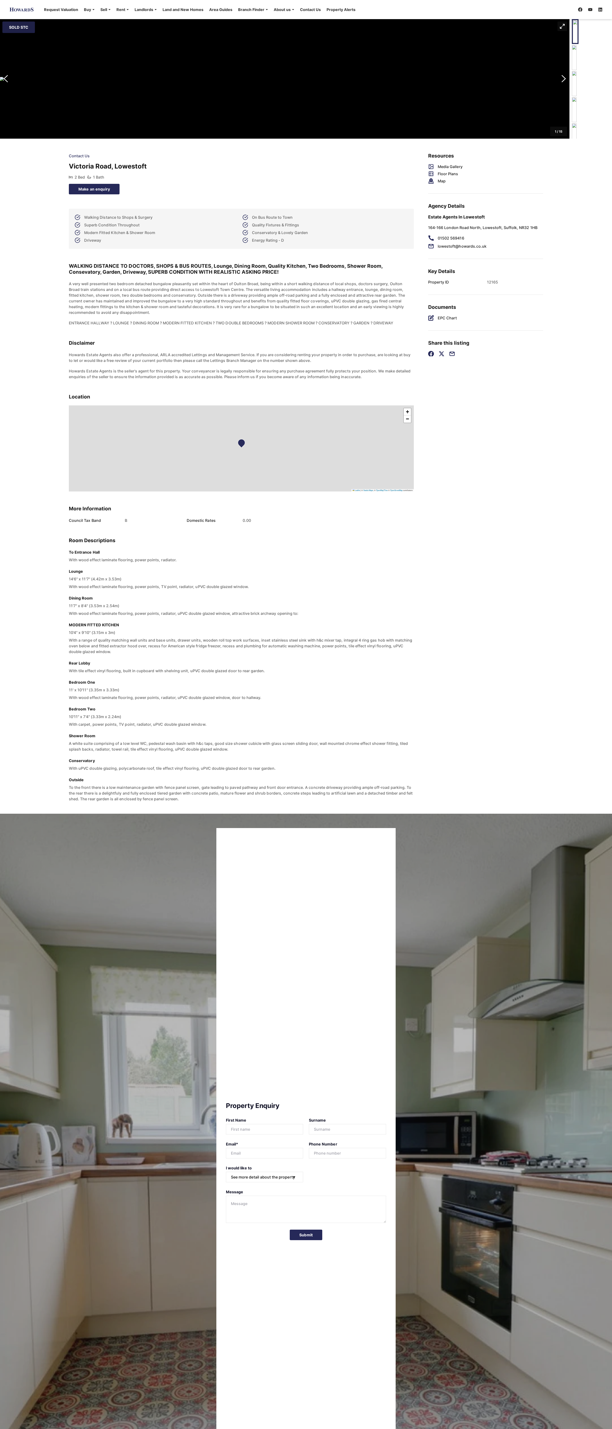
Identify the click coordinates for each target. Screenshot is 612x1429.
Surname (317, 1120)
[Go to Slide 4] (574, 109)
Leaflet (357, 490)
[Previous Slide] (5, 79)
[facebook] (580, 9)
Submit (306, 1235)
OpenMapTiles (382, 490)
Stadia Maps (368, 490)
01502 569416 (451, 238)
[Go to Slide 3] (574, 83)
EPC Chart (447, 318)
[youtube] (590, 9)
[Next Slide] (563, 79)
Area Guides (220, 9)
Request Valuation (61, 9)
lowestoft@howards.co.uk (462, 246)
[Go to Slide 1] (575, 31)
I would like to (239, 1168)
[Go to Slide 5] (574, 135)
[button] (89, 9)
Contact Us (310, 9)
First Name (236, 1120)
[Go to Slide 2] (574, 57)
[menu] (198, 9)
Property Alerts (341, 9)
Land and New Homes (183, 9)
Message (234, 1191)
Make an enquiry (94, 189)
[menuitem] (61, 9)
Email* (232, 1144)
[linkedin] (600, 9)
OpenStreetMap (396, 490)
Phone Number (323, 1144)
